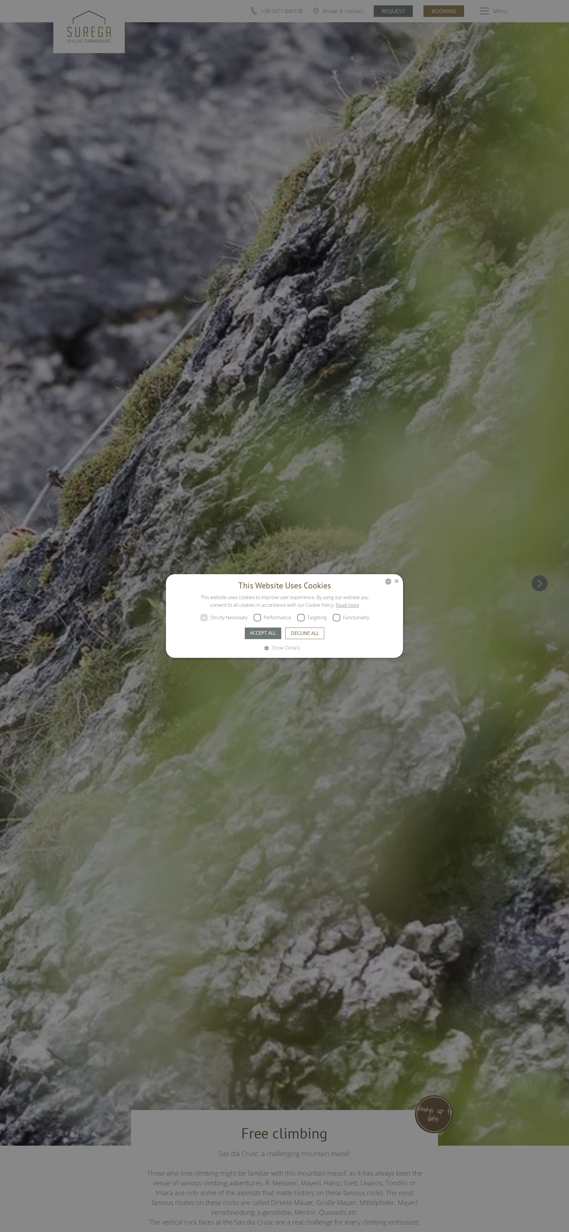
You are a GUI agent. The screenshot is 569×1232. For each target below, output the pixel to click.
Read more (347, 605)
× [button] (396, 581)
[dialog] (284, 616)
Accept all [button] (263, 633)
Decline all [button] (305, 633)
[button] (284, 647)
